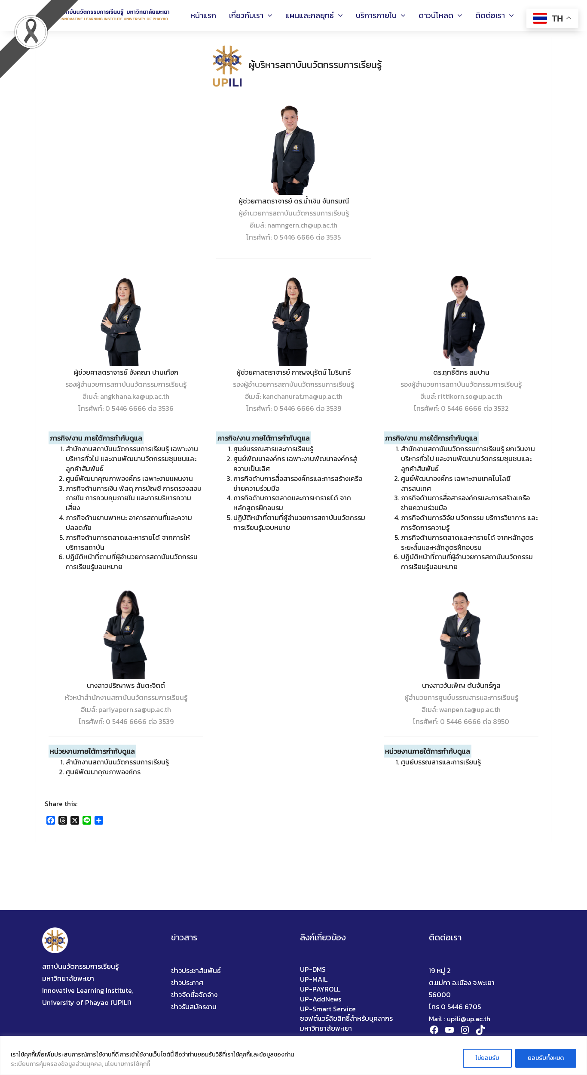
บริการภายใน (381, 15)
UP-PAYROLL (320, 989)
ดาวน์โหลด (440, 15)
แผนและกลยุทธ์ (314, 15)
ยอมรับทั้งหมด (546, 1058)
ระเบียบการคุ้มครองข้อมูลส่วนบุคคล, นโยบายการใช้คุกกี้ (80, 1064)
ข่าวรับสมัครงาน (194, 1006)
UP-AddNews (320, 999)
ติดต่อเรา (494, 15)
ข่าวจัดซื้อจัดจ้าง (194, 994)
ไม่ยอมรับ (487, 1058)
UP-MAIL (313, 979)
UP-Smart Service (328, 1009)
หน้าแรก (203, 15)
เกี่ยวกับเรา (250, 15)
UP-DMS (313, 969)
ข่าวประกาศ (187, 982)
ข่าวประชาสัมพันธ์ (196, 970)
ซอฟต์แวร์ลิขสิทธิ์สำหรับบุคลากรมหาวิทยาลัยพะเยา (346, 1023)
